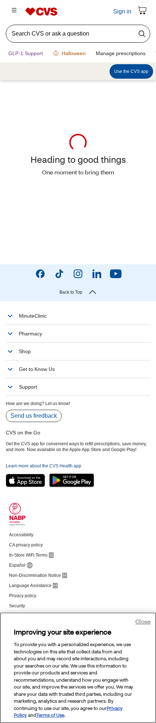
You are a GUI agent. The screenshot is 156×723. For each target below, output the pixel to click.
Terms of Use (50, 715)
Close (143, 622)
